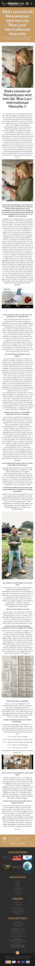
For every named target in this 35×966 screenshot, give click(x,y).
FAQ (18, 906)
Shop (18, 886)
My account (18, 902)
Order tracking (18, 904)
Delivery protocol (18, 908)
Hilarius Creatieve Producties (20, 958)
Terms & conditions (18, 910)
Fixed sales (18, 888)
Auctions (18, 883)
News (9, 37)
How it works (18, 892)
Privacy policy (18, 914)
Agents (18, 885)
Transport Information (18, 912)
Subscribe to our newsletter (17, 843)
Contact (18, 894)
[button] (25, 962)
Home (4, 37)
